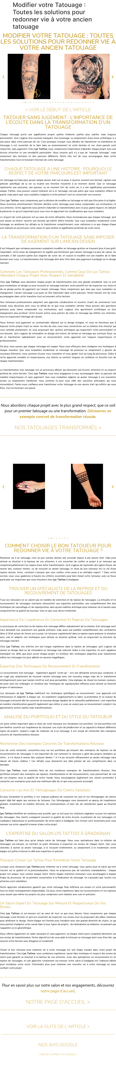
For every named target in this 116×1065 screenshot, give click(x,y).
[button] (3, 77)
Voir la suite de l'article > (58, 1026)
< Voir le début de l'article (58, 110)
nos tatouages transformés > (58, 427)
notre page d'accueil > (58, 1001)
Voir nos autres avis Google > (58, 1054)
